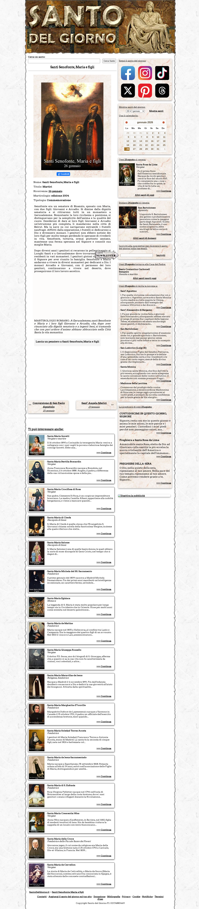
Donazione (99, 896)
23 (152, 145)
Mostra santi (156, 111)
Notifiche (147, 896)
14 (140, 141)
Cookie (136, 896)
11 (164, 137)
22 (146, 145)
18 (164, 141)
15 (146, 141)
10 (158, 137)
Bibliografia (113, 896)
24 (158, 145)
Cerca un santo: (36, 57)
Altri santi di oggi (144, 195)
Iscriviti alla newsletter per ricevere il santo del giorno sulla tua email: (143, 247)
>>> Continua (104, 452)
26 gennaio (55, 191)
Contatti (42, 896)
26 (128, 149)
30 (134, 133)
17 (158, 141)
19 (128, 145)
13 (134, 141)
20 (134, 145)
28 (140, 149)
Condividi (64, 174)
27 (134, 149)
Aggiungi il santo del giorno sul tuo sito (70, 896)
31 (140, 133)
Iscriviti (160, 255)
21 (140, 145)
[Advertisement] (72, 297)
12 (128, 141)
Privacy (126, 896)
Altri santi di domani (144, 238)
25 (164, 145)
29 (128, 133)
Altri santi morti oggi (144, 278)
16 (152, 141)
